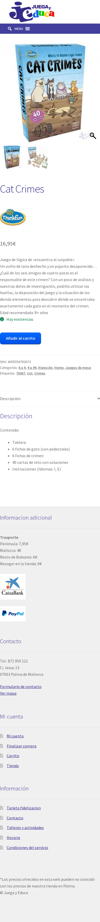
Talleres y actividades (25, 827)
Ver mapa (8, 693)
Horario (13, 837)
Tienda (13, 765)
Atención (45, 367)
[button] (19, 29)
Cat (30, 373)
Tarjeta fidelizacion (24, 807)
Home (59, 367)
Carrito (13, 755)
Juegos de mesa (78, 367)
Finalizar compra (21, 745)
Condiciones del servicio (27, 847)
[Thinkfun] (13, 218)
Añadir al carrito (20, 338)
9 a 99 (31, 367)
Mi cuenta (15, 735)
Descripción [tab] (10, 398)
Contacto (15, 817)
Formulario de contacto (21, 686)
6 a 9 (22, 367)
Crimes (39, 373)
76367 (20, 373)
